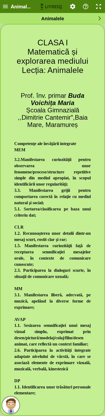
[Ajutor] (85, 6)
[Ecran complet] (98, 6)
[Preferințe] (72, 6)
